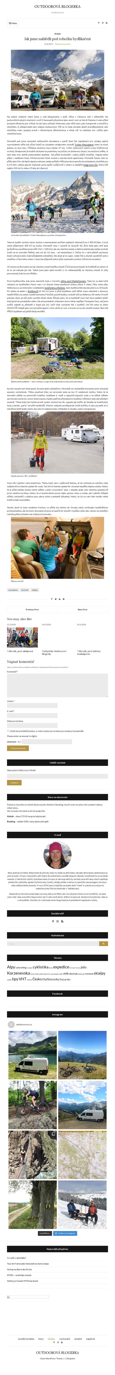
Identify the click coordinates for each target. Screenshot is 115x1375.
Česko (37, 979)
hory (40, 1338)
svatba (9, 980)
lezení (32, 974)
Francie (78, 968)
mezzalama (13, 590)
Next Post (83, 609)
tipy (15, 979)
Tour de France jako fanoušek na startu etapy (28, 1263)
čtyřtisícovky (50, 979)
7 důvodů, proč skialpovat (20, 651)
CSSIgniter (70, 1358)
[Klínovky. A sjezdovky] (82, 1204)
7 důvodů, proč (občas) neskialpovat (88, 652)
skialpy (57, 33)
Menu (14, 23)
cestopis (29, 968)
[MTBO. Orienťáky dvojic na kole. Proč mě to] (82, 1155)
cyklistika (41, 967)
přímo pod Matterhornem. (73, 281)
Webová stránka (15, 721)
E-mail (11, 711)
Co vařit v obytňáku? (16, 1258)
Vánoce (29, 980)
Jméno (11, 701)
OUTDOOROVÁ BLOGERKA (57, 6)
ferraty (72, 968)
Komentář (12, 671)
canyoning (21, 967)
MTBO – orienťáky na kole (19, 1275)
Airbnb (10, 816)
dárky (51, 968)
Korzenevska (18, 973)
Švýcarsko (65, 979)
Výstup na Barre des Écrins (19, 1269)
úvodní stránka (26, 1338)
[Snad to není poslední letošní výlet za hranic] (82, 1055)
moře (61, 974)
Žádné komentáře (63, 44)
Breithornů (33, 291)
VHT (23, 979)
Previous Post (32, 609)
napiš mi (90, 1338)
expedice (61, 966)
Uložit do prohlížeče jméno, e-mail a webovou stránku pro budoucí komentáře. (47, 731)
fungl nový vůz (90, 164)
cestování (64, 1338)
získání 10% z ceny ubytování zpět (33, 821)
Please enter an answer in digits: (22, 736)
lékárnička (39, 974)
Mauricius (47, 974)
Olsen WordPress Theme (51, 1358)
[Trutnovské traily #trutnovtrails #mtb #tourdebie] (32, 1105)
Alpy (11, 966)
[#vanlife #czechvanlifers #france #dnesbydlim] (82, 1105)
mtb (66, 973)
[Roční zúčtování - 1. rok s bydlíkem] (32, 1055)
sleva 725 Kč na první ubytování (30, 816)
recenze (89, 973)
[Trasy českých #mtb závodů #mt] (32, 1204)
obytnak (24, 590)
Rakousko (81, 974)
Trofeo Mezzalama (84, 144)
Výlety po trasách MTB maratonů (22, 1281)
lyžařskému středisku (55, 287)
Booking (11, 821)
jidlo (84, 967)
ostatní (78, 1338)
